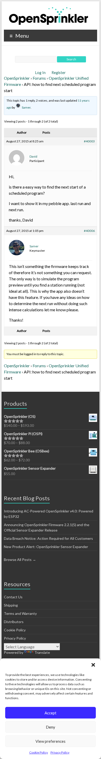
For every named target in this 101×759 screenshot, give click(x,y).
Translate (42, 652)
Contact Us (13, 597)
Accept (50, 713)
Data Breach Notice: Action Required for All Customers (48, 538)
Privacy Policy (60, 752)
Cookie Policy (38, 752)
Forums (39, 78)
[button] (93, 664)
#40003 (89, 141)
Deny (50, 727)
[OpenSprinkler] (48, 15)
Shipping (11, 605)
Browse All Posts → (20, 559)
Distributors (14, 621)
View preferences (50, 741)
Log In (40, 72)
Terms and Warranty (20, 613)
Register (59, 72)
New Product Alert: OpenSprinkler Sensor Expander (46, 546)
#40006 (89, 231)
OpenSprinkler (17, 78)
